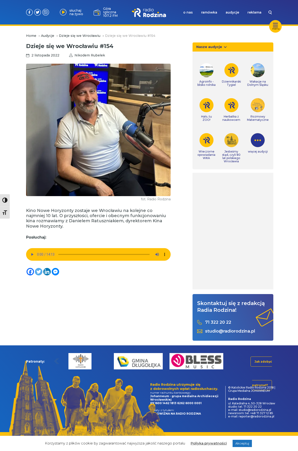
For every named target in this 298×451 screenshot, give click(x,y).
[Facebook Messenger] (55, 271)
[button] (56, 361)
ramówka (209, 12)
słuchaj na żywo (76, 12)
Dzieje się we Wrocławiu (79, 36)
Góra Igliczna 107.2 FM (110, 12)
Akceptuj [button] (242, 443)
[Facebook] (30, 271)
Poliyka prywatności (209, 443)
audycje (232, 12)
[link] (206, 75)
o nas (188, 12)
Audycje (47, 36)
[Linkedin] (47, 271)
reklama (254, 12)
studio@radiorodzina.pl (230, 331)
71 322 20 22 (218, 322)
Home (31, 36)
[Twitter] (38, 271)
